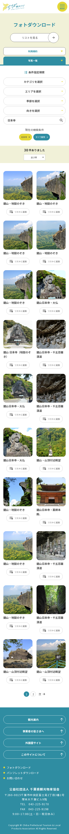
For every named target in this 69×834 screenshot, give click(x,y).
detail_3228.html (47, 222)
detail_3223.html (14, 272)
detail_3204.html (47, 479)
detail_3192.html (47, 375)
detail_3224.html (14, 587)
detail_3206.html (14, 641)
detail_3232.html (47, 172)
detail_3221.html (47, 641)
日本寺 (24, 137)
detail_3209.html (47, 429)
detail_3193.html (47, 533)
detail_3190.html (47, 321)
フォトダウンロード (19, 767)
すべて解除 (40, 137)
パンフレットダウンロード (23, 772)
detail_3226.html (14, 479)
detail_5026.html (14, 321)
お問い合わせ (15, 778)
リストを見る (30, 38)
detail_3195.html (47, 272)
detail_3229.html (14, 533)
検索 (61, 120)
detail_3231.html (14, 172)
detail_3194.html (47, 587)
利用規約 (33, 51)
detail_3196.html (14, 375)
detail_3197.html (14, 429)
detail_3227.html (14, 222)
